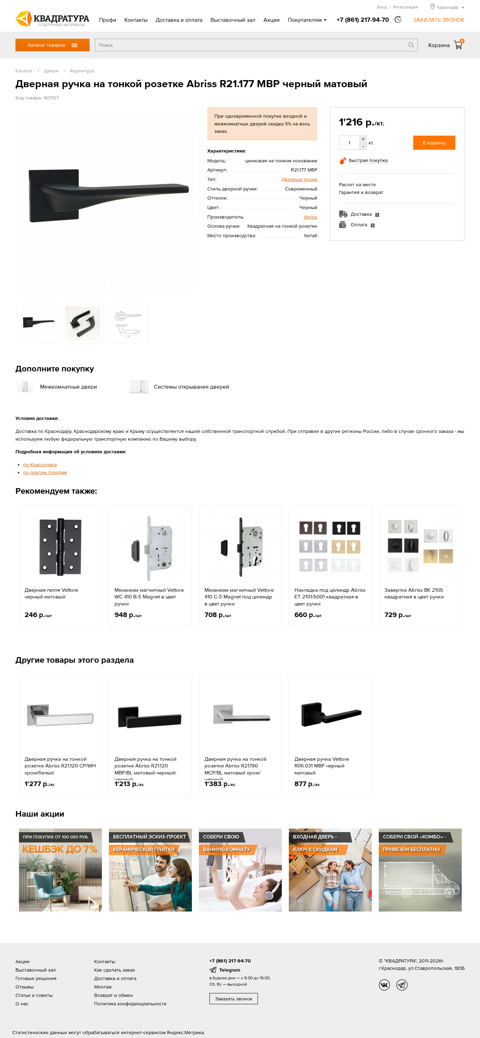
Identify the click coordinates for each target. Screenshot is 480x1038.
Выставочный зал (232, 20)
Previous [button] (22, 202)
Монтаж (103, 987)
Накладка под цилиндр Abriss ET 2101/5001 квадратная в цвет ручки (329, 596)
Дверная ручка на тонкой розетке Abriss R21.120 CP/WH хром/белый (60, 766)
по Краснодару (40, 464)
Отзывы (24, 987)
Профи (107, 20)
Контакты (136, 20)
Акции (272, 20)
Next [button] (188, 202)
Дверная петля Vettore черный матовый (51, 593)
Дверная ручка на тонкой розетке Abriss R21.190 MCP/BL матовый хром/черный (235, 769)
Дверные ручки (299, 179)
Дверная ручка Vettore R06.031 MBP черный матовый (321, 766)
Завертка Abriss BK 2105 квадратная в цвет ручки (414, 593)
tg (402, 985)
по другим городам (45, 472)
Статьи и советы (34, 995)
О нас (21, 1003)
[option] (105, 202)
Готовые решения (36, 978)
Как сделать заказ (114, 970)
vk (384, 985)
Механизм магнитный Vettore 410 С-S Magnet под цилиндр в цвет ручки (239, 596)
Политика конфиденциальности (130, 1003)
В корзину (434, 142)
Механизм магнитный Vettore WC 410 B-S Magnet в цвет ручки (149, 596)
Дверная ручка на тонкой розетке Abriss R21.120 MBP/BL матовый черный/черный (145, 769)
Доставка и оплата (179, 20)
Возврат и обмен (113, 995)
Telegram (229, 970)
